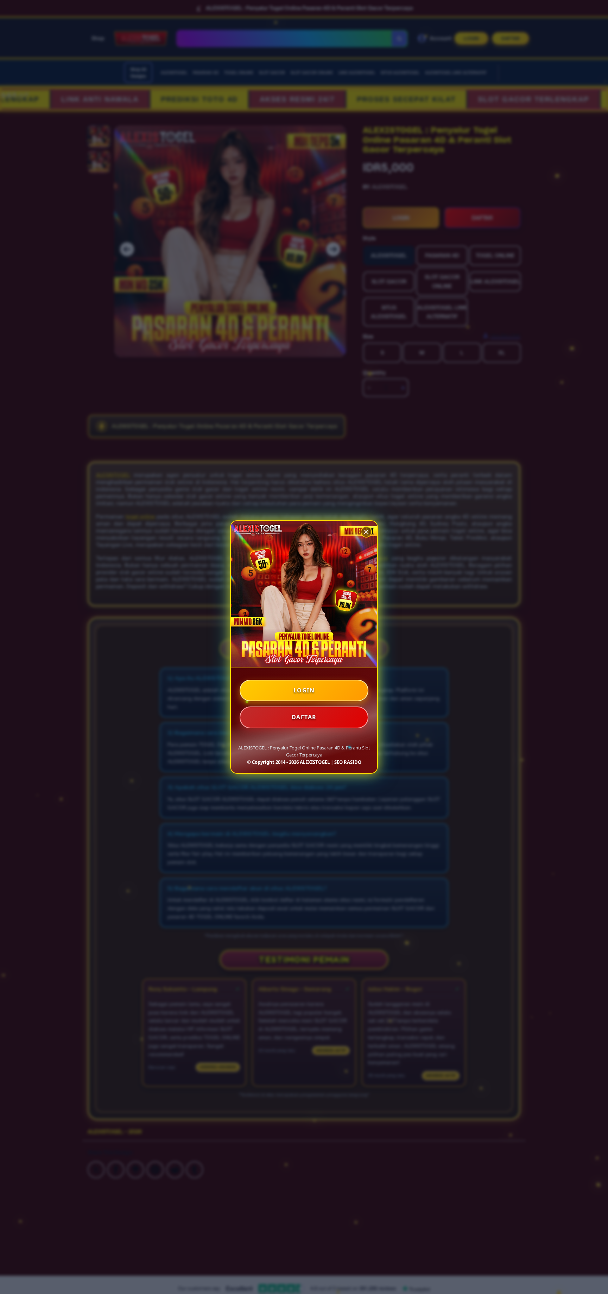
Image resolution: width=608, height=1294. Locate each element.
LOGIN (304, 690)
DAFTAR (304, 717)
